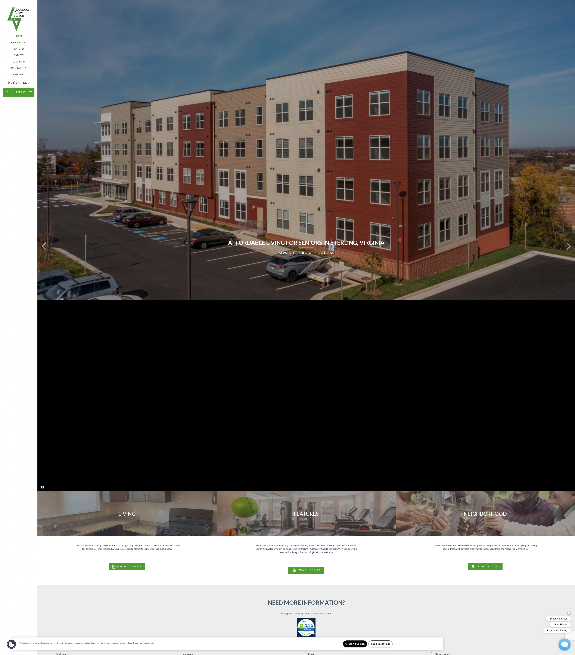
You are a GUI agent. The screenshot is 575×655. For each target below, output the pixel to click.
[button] (18, 82)
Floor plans (19, 42)
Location (19, 61)
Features (19, 48)
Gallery (19, 55)
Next (568, 245)
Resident (19, 74)
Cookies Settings (380, 644)
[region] (227, 643)
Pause (42, 487)
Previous (43, 245)
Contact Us (19, 68)
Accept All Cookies (355, 644)
